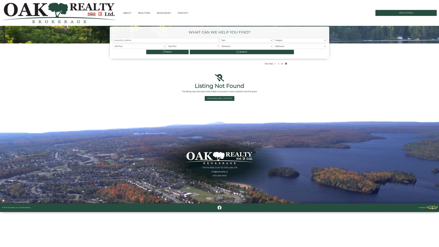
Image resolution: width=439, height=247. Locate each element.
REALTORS (144, 13)
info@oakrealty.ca (219, 172)
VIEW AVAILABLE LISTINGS (219, 98)
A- (275, 64)
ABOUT (127, 13)
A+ (282, 64)
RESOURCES (164, 13)
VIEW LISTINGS (406, 13)
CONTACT (183, 13)
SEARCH (243, 52)
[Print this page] (286, 64)
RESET (168, 52)
